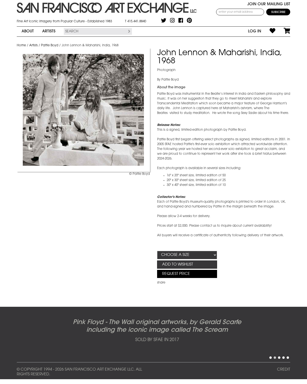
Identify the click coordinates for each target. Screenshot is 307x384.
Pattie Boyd (49, 45)
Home (21, 45)
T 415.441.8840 (135, 21)
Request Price (176, 274)
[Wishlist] (268, 31)
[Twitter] (163, 20)
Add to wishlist (177, 264)
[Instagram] (172, 20)
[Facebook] (180, 20)
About (28, 31)
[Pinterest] (189, 20)
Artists (48, 31)
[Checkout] (282, 31)
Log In (254, 31)
